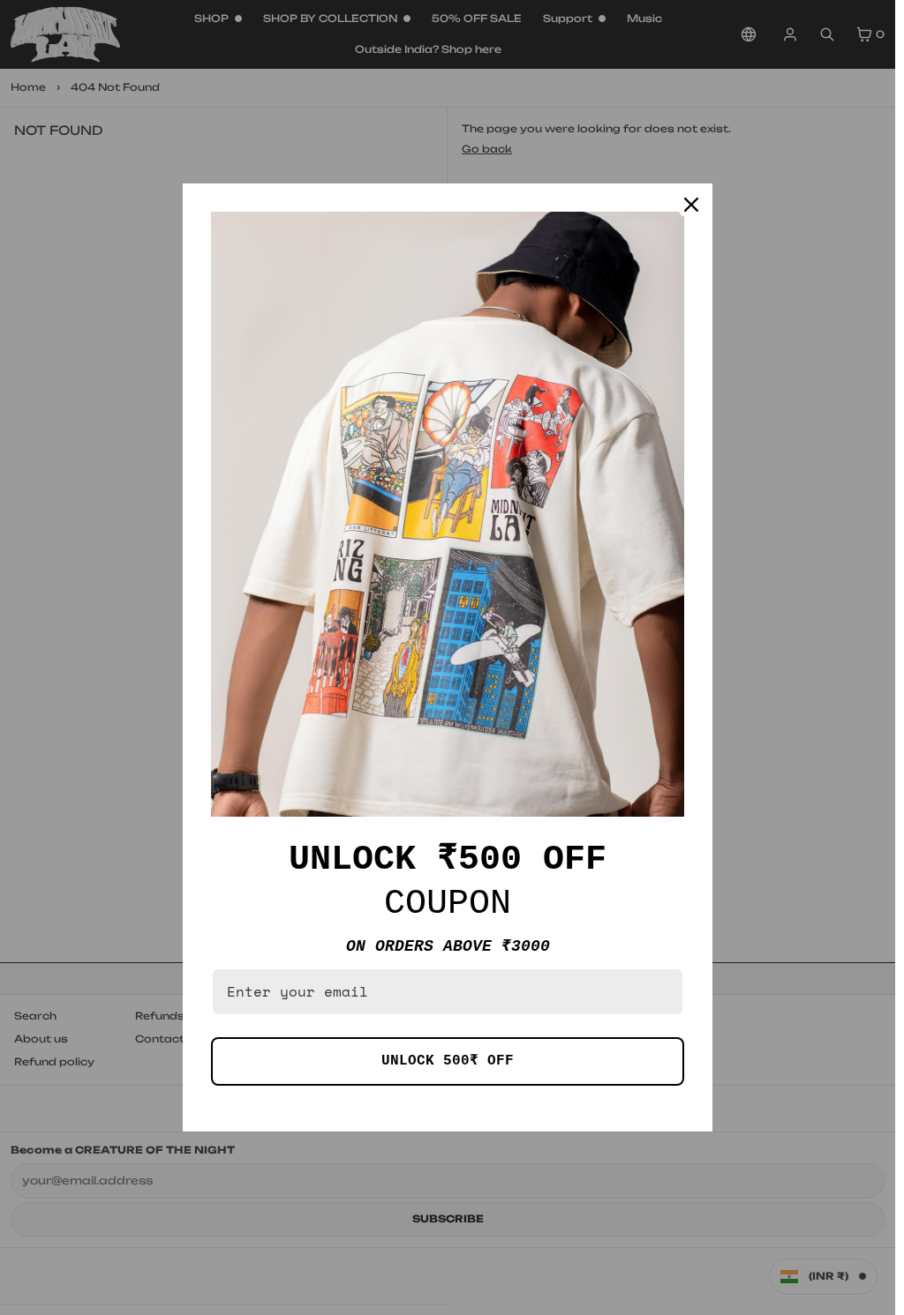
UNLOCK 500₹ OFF (447, 1061)
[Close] (691, 204)
